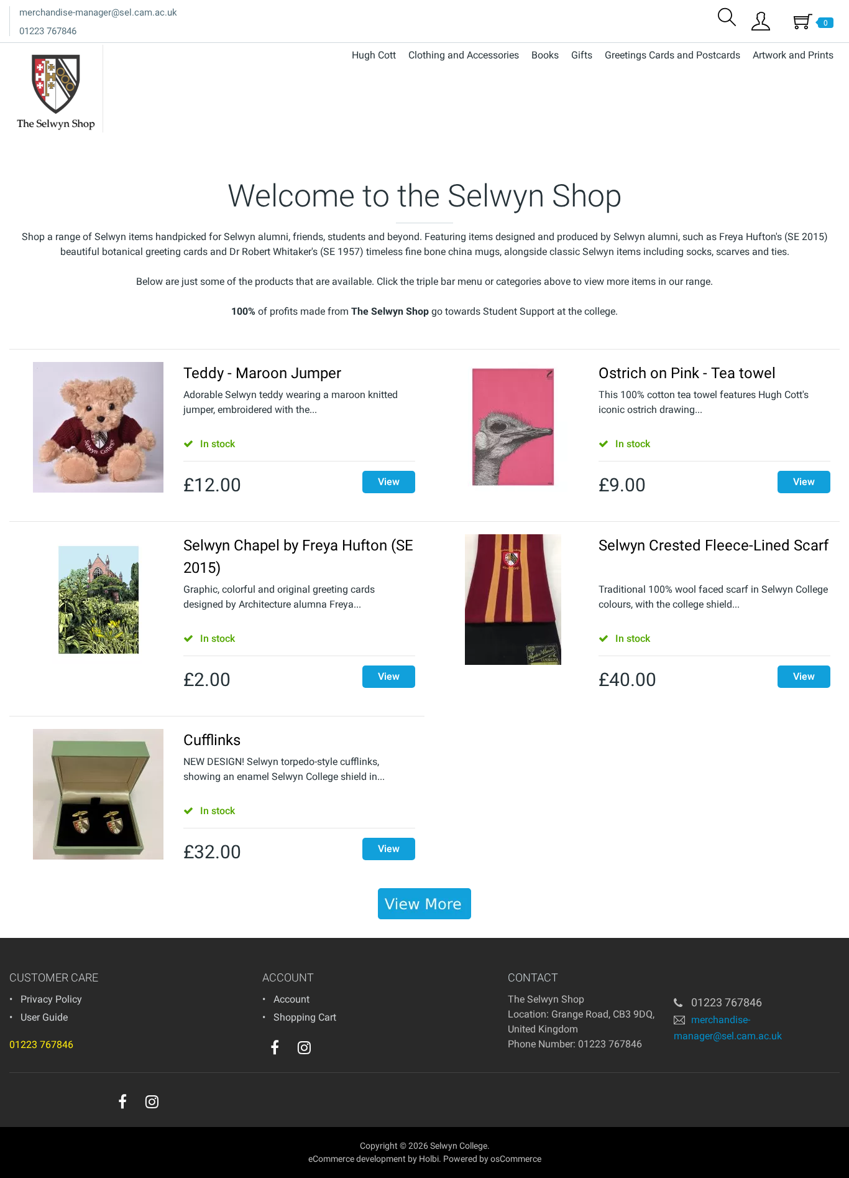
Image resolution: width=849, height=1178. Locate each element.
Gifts (581, 55)
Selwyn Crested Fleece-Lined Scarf (713, 545)
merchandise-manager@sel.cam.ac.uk (98, 12)
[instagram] (304, 1047)
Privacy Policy (51, 999)
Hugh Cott (374, 55)
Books (545, 55)
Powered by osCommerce (492, 1159)
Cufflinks (212, 740)
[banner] (424, 903)
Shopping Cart (304, 1017)
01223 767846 (47, 31)
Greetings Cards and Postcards (672, 55)
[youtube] (329, 1050)
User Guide (44, 1017)
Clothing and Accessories (463, 55)
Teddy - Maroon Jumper (262, 373)
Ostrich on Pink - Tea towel (687, 373)
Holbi (429, 1159)
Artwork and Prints (793, 55)
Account (291, 999)
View (389, 482)
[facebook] (274, 1047)
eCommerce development (357, 1159)
